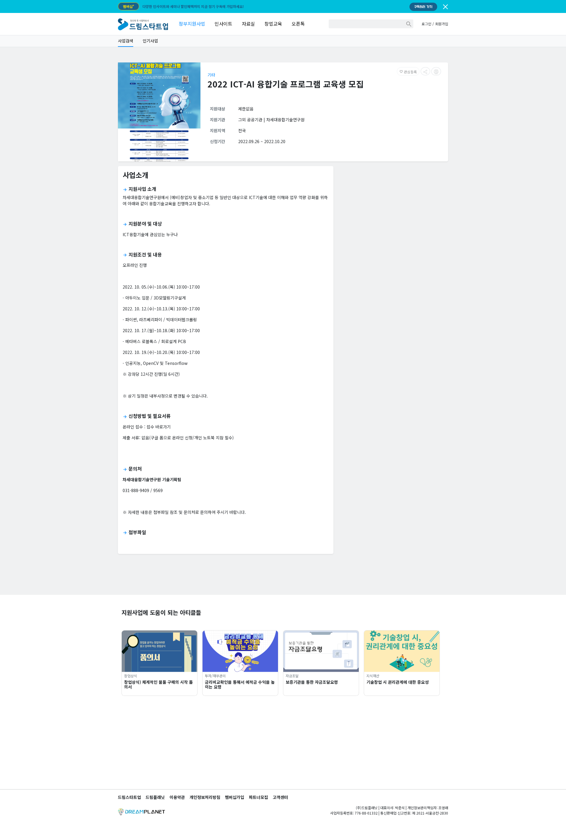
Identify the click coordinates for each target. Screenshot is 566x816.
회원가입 (441, 23)
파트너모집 (258, 797)
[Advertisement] (393, 212)
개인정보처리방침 (205, 797)
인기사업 (150, 41)
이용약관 (177, 797)
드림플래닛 (155, 797)
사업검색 (125, 41)
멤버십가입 (234, 797)
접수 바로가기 (159, 427)
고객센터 (280, 797)
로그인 (426, 23)
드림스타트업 (129, 797)
